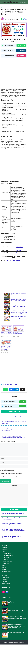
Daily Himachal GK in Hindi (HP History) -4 (12, 416)
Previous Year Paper (7, 561)
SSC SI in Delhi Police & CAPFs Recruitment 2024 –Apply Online (6, 334)
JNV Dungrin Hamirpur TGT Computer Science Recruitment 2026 (18, 306)
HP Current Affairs (6, 553)
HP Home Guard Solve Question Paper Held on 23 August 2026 (13, 518)
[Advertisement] (14, 73)
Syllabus (4, 569)
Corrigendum (19, 247)
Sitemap (4, 567)
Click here (18, 246)
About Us (4, 545)
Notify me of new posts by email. (9, 477)
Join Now (22, 45)
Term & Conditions (6, 571)
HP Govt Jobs (5, 559)
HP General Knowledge (7, 555)
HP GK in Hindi (5, 557)
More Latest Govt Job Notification (16, 260)
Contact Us (4, 547)
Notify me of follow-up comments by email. (11, 473)
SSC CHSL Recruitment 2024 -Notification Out (17, 334)
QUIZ (3, 565)
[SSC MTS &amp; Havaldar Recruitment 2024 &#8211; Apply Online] (6, 343)
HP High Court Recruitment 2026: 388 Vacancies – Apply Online (11, 537)
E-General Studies (9, 2)
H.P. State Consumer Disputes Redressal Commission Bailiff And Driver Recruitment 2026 (19, 312)
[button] (20, 2)
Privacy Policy (5, 563)
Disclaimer (4, 549)
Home (3, 551)
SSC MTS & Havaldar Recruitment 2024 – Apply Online (6, 348)
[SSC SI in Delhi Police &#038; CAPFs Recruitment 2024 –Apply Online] (6, 328)
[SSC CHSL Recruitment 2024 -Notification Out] (18, 328)
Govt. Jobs (5, 7)
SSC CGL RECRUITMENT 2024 (10, 384)
